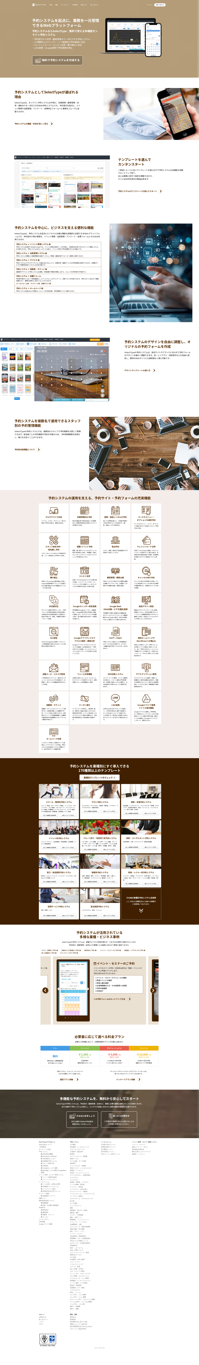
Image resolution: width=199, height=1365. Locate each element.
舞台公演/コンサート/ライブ (141, 1151)
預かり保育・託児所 (76, 1269)
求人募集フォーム (107, 1149)
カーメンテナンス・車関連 (78, 1156)
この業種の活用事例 (50, 815)
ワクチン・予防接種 (76, 1215)
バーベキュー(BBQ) (76, 1196)
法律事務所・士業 (76, 1224)
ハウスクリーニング (76, 1264)
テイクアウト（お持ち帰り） (79, 1189)
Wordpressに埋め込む (49, 1156)
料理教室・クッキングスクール (80, 1280)
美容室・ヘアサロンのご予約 (134, 950)
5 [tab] (79, 1018)
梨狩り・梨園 (74, 1309)
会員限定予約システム (49, 1161)
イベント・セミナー (76, 1234)
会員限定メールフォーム (50, 1186)
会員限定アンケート (49, 1196)
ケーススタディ (44, 1219)
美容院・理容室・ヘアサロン (79, 1182)
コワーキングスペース (77, 1149)
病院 (71, 1208)
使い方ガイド (95, 5)
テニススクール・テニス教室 (79, 1278)
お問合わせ (42, 1317)
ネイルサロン (74, 1180)
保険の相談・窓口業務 (77, 1229)
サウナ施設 (73, 1203)
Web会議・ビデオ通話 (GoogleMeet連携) (53, 1171)
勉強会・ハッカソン (138, 1154)
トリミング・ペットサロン (78, 1222)
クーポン (45, 1217)
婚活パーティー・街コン (140, 1147)
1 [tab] (67, 1018)
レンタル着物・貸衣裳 (77, 1184)
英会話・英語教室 (76, 1285)
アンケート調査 (44, 1193)
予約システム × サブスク (27, 260)
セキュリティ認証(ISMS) (78, 1329)
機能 (56, 5)
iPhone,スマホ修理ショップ (79, 1241)
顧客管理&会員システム (46, 1200)
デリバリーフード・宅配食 (78, 1191)
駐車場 (72, 1154)
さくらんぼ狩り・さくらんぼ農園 (81, 1302)
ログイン (150, 5)
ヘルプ (41, 1322)
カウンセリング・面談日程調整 (80, 1226)
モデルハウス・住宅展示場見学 (80, 1243)
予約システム (43, 1151)
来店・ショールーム (76, 1248)
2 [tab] (70, 1018)
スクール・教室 (75, 1266)
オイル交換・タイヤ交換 (78, 1161)
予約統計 (45, 1166)
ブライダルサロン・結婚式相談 (80, 1175)
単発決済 (45, 1210)
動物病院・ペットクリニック (79, 1219)
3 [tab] (73, 1018)
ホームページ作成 (44, 1149)
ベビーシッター (75, 1262)
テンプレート (65, 5)
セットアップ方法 (69, 815)
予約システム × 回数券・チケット (30, 269)
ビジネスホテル (75, 1290)
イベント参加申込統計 (49, 1177)
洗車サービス (74, 1159)
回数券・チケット (48, 1214)
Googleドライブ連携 (45, 1224)
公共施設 (73, 1144)
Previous (45, 990)
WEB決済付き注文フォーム (51, 1191)
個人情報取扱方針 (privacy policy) (81, 1326)
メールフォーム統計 (49, 1189)
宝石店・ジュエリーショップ (79, 1173)
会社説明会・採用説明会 (78, 1236)
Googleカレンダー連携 (50, 1168)
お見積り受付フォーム (108, 1144)
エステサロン (74, 1177)
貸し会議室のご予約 (48, 953)
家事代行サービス (76, 1255)
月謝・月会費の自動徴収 (50, 1205)
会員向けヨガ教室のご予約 (70, 950)
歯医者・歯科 (74, 1212)
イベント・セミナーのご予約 (110, 950)
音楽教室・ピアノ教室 (77, 1288)
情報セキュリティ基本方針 (78, 1324)
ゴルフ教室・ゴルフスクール (79, 1276)
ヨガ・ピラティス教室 (77, 1271)
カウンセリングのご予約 (68, 953)
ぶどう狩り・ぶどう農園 (78, 1294)
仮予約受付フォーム (107, 1151)
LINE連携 (42, 1222)
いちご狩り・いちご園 (77, 1304)
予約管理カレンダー (49, 1159)
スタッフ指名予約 (48, 1163)
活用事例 (75, 5)
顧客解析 (45, 1203)
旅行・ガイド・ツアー (77, 1231)
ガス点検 (73, 1257)
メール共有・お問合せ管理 (51, 1184)
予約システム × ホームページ (28, 288)
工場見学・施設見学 (76, 1151)
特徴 (50, 5)
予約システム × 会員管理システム (30, 253)
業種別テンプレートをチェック (98, 777)
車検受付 (73, 1163)
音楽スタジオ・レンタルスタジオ (81, 1168)
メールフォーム (21, 283)
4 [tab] (76, 1018)
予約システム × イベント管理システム (32, 244)
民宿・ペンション (76, 1292)
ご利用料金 (42, 1147)
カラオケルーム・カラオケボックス (81, 1198)
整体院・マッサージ (76, 1170)
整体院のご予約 (89, 950)
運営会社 (73, 1317)
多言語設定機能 (47, 1154)
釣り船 (72, 1201)
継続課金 (45, 1212)
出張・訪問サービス (76, 1250)
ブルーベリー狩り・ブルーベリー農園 (82, 1299)
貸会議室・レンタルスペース (79, 1147)
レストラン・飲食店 (76, 1187)
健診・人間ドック (76, 1217)
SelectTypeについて (45, 1144)
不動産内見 (73, 1245)
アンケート (34, 283)
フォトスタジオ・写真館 (78, 1166)
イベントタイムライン (49, 1179)
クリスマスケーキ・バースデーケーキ (82, 1194)
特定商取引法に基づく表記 (78, 1322)
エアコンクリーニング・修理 (79, 1252)
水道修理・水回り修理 (77, 1259)
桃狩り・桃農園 (75, 1306)
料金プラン (84, 5)
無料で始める (160, 5)
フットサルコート (76, 1205)
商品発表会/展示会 (138, 1149)
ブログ (41, 1324)
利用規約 (73, 1319)
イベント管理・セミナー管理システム (51, 1175)
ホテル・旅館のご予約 (49, 950)
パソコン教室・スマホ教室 (78, 1283)
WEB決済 (42, 1207)
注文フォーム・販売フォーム (110, 1154)
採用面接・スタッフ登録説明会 (80, 1238)
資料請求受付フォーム (108, 1147)
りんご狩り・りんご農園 (78, 1297)
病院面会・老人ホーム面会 (78, 1210)
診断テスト (45, 283)
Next (87, 989)
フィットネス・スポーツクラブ (80, 1273)
